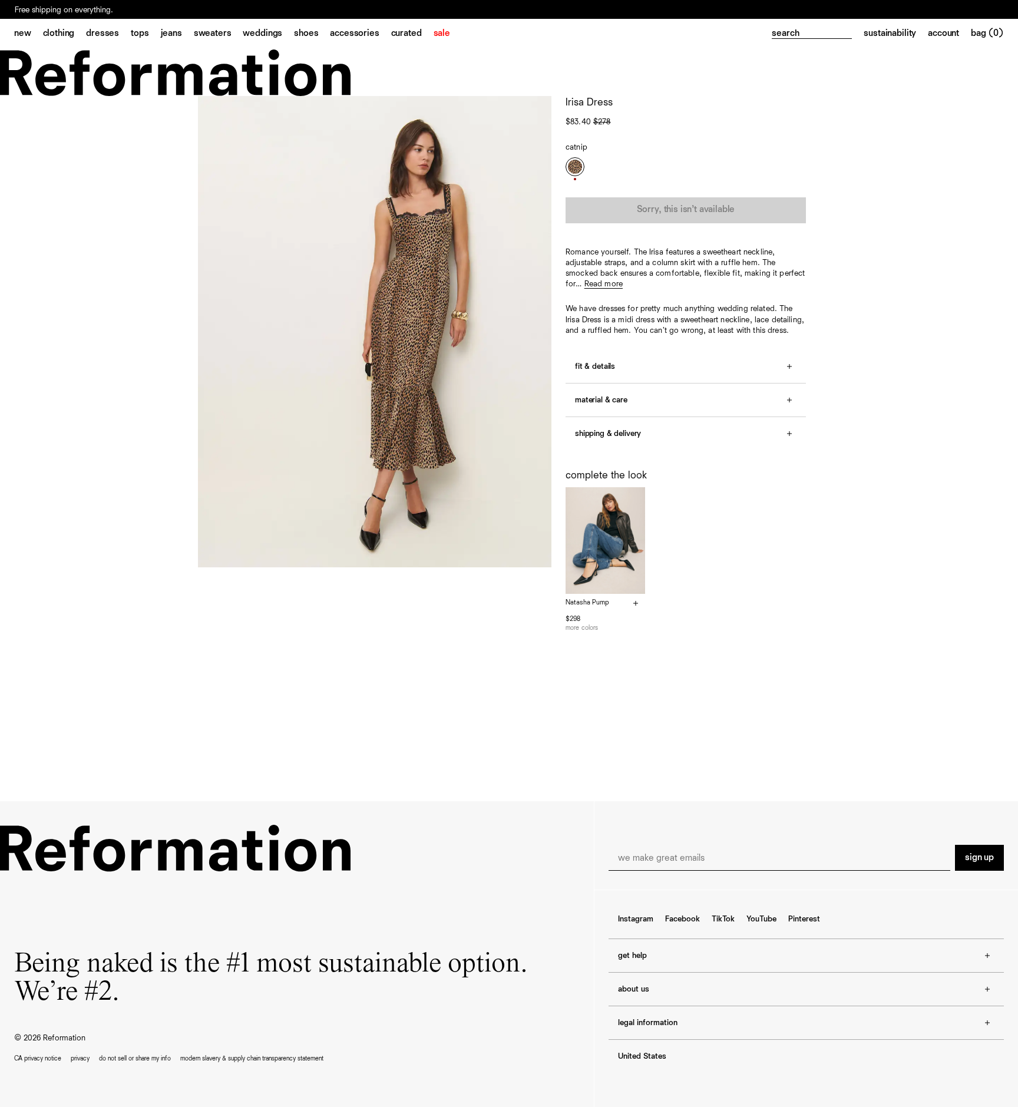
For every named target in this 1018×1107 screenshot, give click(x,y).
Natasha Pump (587, 602)
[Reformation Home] (509, 72)
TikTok (723, 919)
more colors (582, 627)
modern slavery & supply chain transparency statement (251, 1058)
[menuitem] (28, 34)
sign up (979, 858)
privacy (80, 1058)
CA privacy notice (37, 1058)
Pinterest (804, 919)
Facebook (682, 919)
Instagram (635, 919)
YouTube (761, 919)
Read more (603, 284)
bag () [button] (987, 33)
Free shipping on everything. (64, 10)
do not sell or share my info (135, 1058)
